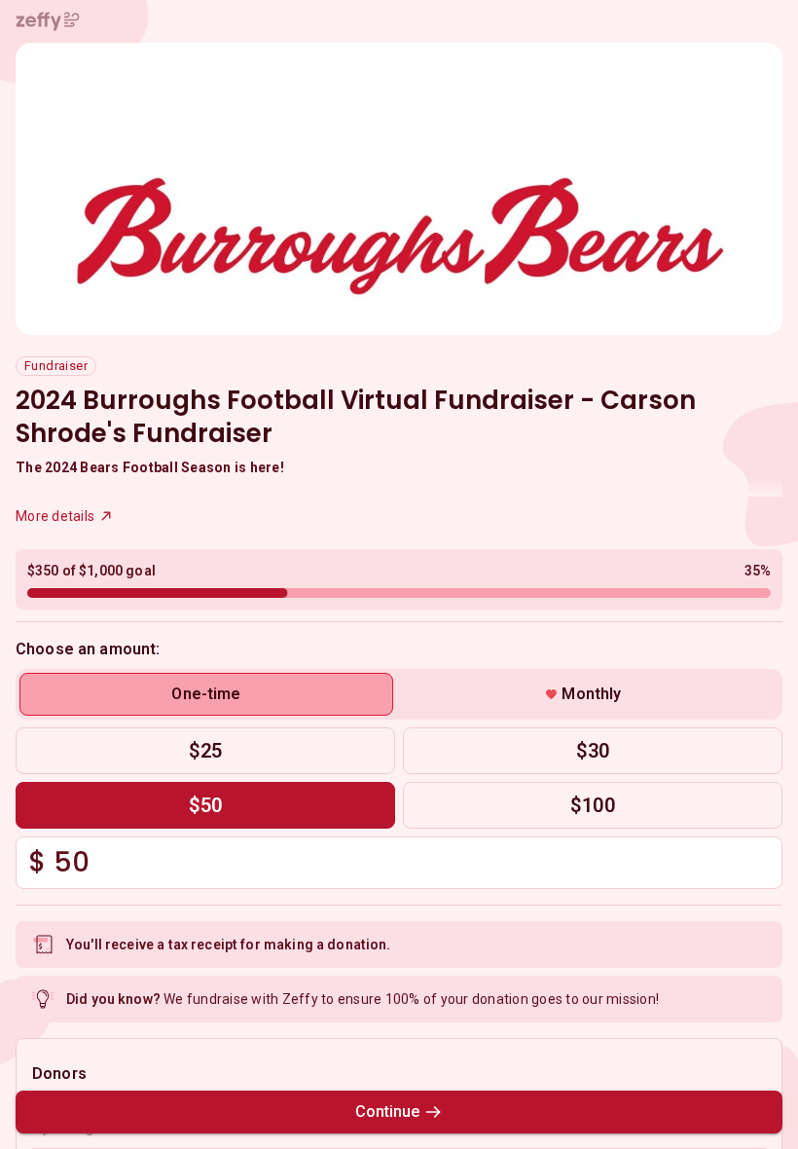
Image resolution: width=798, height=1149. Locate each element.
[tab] (206, 694)
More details (55, 516)
